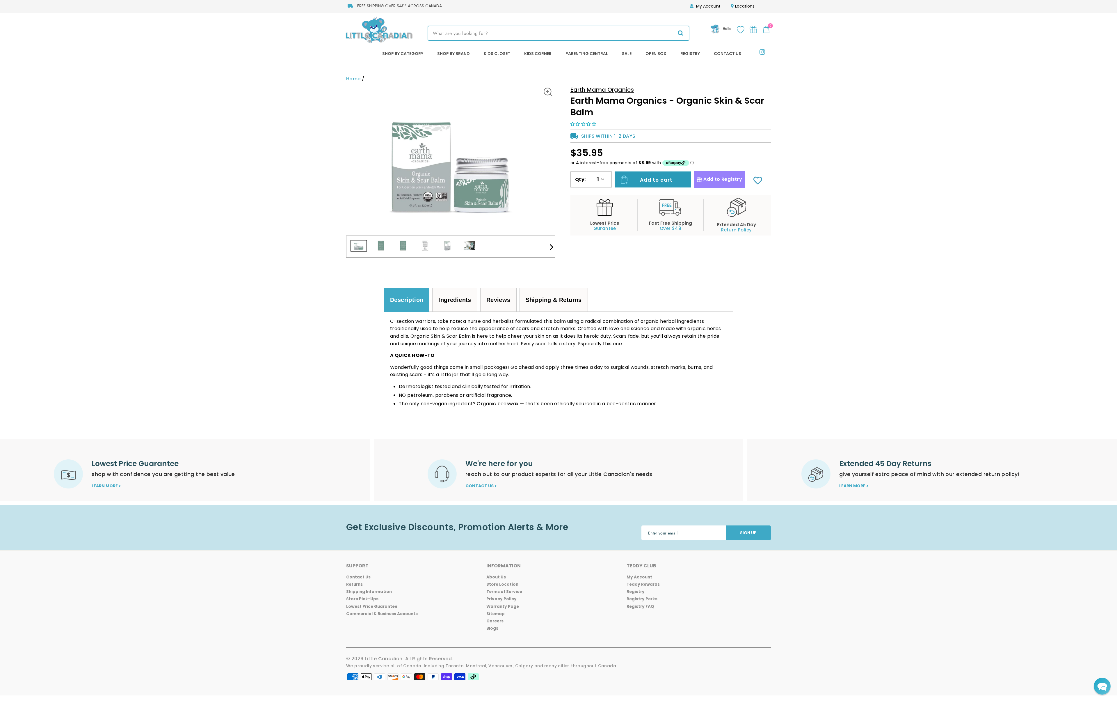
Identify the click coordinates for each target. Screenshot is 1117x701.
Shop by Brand (453, 53)
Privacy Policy (501, 599)
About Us (496, 577)
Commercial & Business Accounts (382, 614)
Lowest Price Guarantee (371, 606)
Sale (627, 53)
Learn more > (106, 486)
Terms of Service (504, 591)
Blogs (492, 628)
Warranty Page (502, 606)
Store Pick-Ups (362, 599)
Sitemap (495, 614)
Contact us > (481, 486)
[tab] (406, 300)
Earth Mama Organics (602, 90)
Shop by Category (402, 53)
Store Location (502, 584)
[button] (583, 124)
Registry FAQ (640, 606)
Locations (745, 6)
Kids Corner (538, 53)
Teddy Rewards (643, 584)
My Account (708, 6)
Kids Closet (497, 53)
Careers (495, 621)
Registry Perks (642, 599)
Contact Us (727, 53)
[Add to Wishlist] (758, 181)
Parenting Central (586, 53)
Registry (690, 53)
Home (353, 78)
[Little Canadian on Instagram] (762, 53)
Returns (354, 584)
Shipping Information (369, 591)
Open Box (655, 53)
